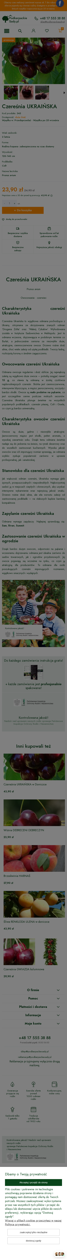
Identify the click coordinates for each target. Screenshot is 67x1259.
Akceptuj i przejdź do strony (33, 1182)
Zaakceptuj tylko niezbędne (33, 1232)
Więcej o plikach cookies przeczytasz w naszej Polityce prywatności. (33, 1222)
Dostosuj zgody (33, 1240)
